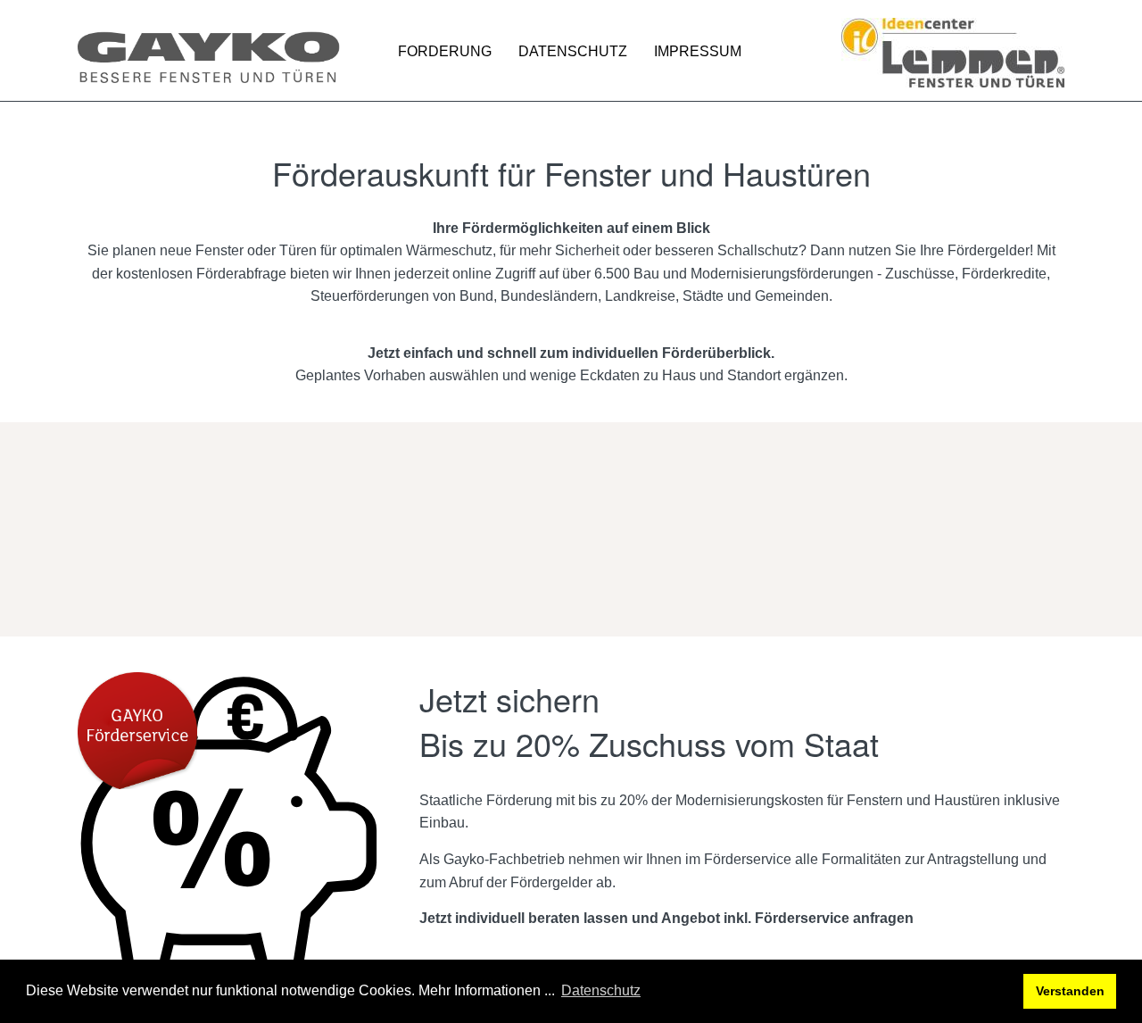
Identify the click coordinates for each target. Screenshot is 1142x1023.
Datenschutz (572, 51)
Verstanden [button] (1070, 991)
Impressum (697, 51)
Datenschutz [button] (601, 990)
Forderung (445, 51)
